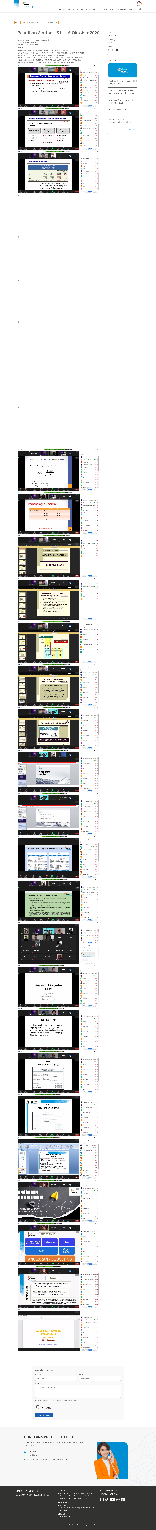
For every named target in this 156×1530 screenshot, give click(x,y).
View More (131, 129)
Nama (38, 1375)
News (24, 22)
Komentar (39, 1383)
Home (61, 9)
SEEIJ (130, 9)
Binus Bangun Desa (88, 9)
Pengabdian (71, 9)
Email (81, 1375)
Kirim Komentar (44, 1415)
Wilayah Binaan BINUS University (112, 9)
